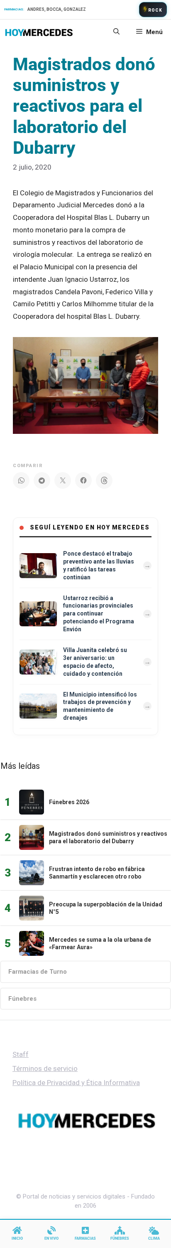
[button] (116, 32)
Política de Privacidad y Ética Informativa (76, 1082)
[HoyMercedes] (38, 32)
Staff (20, 1054)
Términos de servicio (45, 1068)
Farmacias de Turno (37, 971)
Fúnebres (22, 998)
